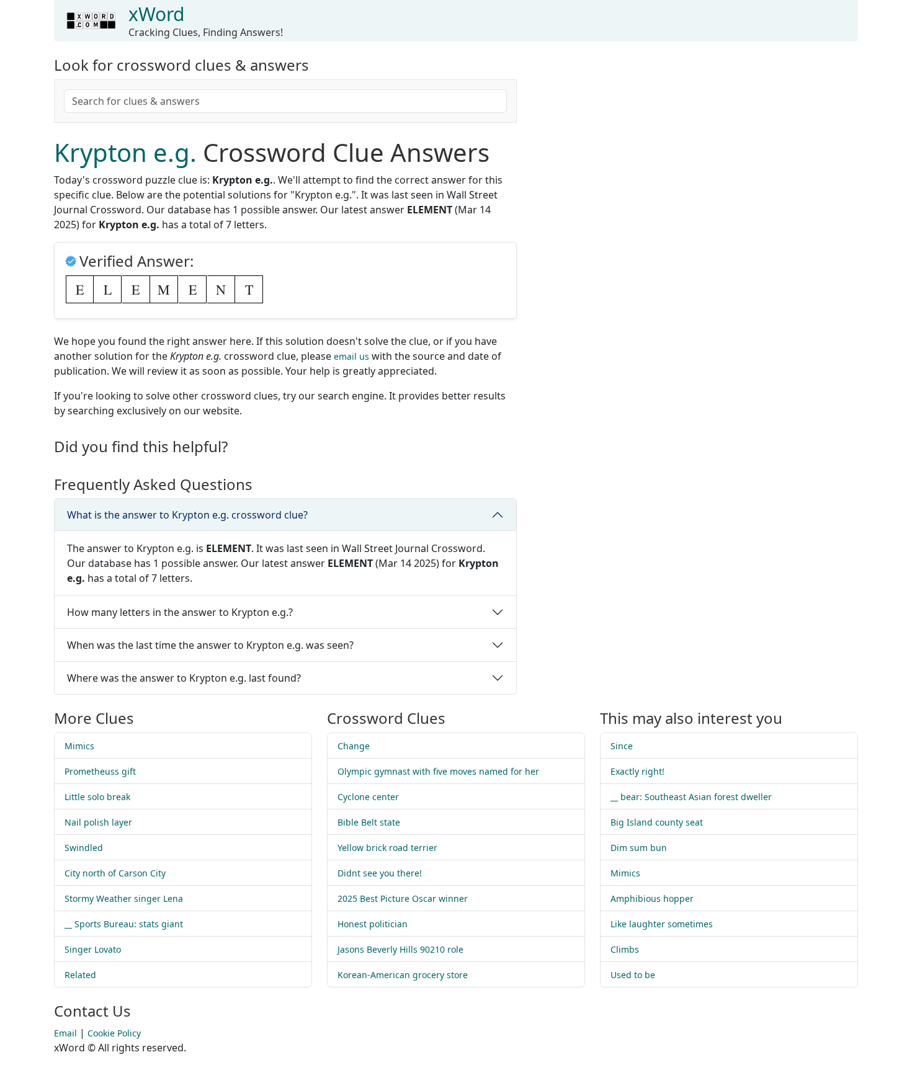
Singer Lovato (93, 949)
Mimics (79, 746)
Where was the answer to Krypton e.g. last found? (184, 678)
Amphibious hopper (652, 898)
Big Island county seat (656, 822)
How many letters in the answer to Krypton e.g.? (180, 612)
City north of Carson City (115, 873)
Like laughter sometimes (661, 924)
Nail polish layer (98, 822)
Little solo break (97, 797)
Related (80, 975)
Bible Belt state (369, 822)
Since (621, 746)
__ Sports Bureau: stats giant (124, 924)
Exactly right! (637, 771)
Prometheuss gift (100, 771)
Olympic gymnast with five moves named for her (438, 771)
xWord (156, 14)
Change (354, 746)
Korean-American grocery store (403, 975)
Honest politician (373, 924)
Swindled (84, 847)
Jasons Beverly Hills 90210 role (400, 949)
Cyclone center (368, 797)
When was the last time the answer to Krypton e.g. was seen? (210, 645)
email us (351, 356)
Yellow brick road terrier (387, 847)
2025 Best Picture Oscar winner (403, 898)
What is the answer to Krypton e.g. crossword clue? (187, 515)
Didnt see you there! (380, 873)
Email (65, 1033)
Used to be (632, 975)
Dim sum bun (638, 847)
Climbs (624, 949)
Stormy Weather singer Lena (124, 898)
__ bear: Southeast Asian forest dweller (691, 797)
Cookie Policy (114, 1033)
